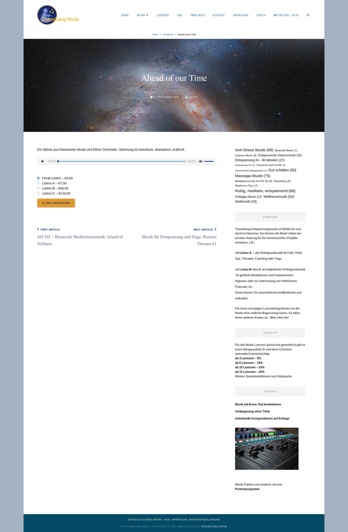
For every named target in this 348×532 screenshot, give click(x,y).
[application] (127, 162)
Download (168, 34)
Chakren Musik (245, 155)
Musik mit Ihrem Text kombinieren (258, 404)
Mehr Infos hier (279, 317)
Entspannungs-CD (245, 165)
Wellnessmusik (278, 196)
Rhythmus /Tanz (246, 185)
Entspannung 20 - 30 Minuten (260, 160)
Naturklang (282, 181)
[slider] (209, 162)
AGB (166, 519)
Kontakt (219, 15)
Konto (261, 15)
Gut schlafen (282, 170)
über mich (197, 15)
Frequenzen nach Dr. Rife (270, 165)
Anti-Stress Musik (254, 150)
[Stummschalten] (200, 161)
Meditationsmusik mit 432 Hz (253, 181)
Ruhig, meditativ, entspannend (265, 191)
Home (125, 15)
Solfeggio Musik (248, 196)
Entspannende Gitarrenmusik (280, 155)
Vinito (193, 97)
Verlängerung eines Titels (252, 411)
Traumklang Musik (214, 526)
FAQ (179, 15)
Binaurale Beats (286, 150)
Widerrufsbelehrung (204, 519)
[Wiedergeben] (42, 161)
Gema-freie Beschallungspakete (251, 170)
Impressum (240, 15)
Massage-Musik (252, 176)
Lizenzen (162, 15)
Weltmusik (246, 201)
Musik (141, 15)
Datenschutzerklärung (145, 519)
